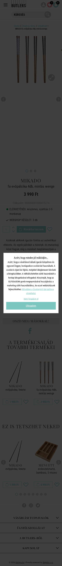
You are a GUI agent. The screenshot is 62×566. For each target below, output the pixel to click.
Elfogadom (31, 305)
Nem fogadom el (31, 299)
